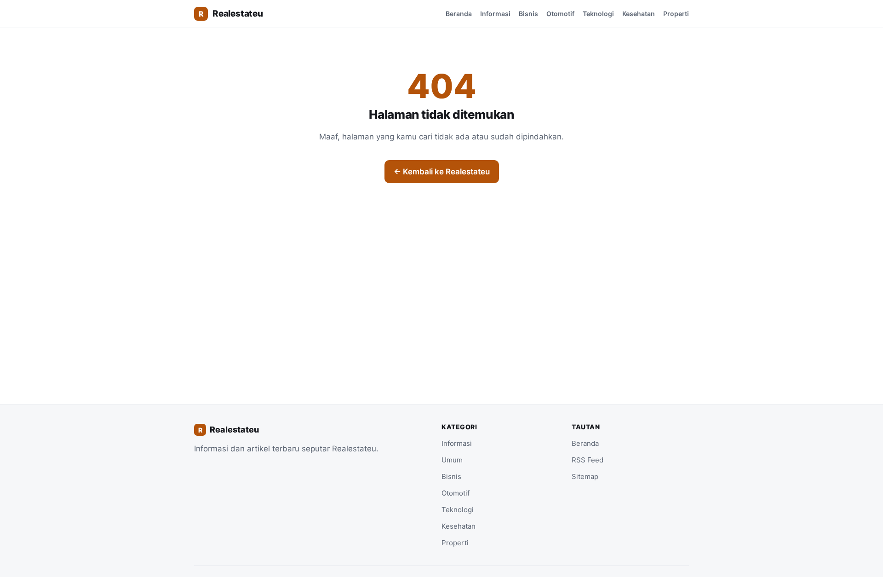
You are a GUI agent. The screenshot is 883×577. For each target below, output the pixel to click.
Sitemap (585, 476)
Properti (676, 13)
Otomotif (560, 13)
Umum (452, 460)
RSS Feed (587, 460)
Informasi (495, 13)
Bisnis (528, 13)
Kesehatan (638, 13)
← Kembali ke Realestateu (442, 171)
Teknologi (598, 13)
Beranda (459, 13)
